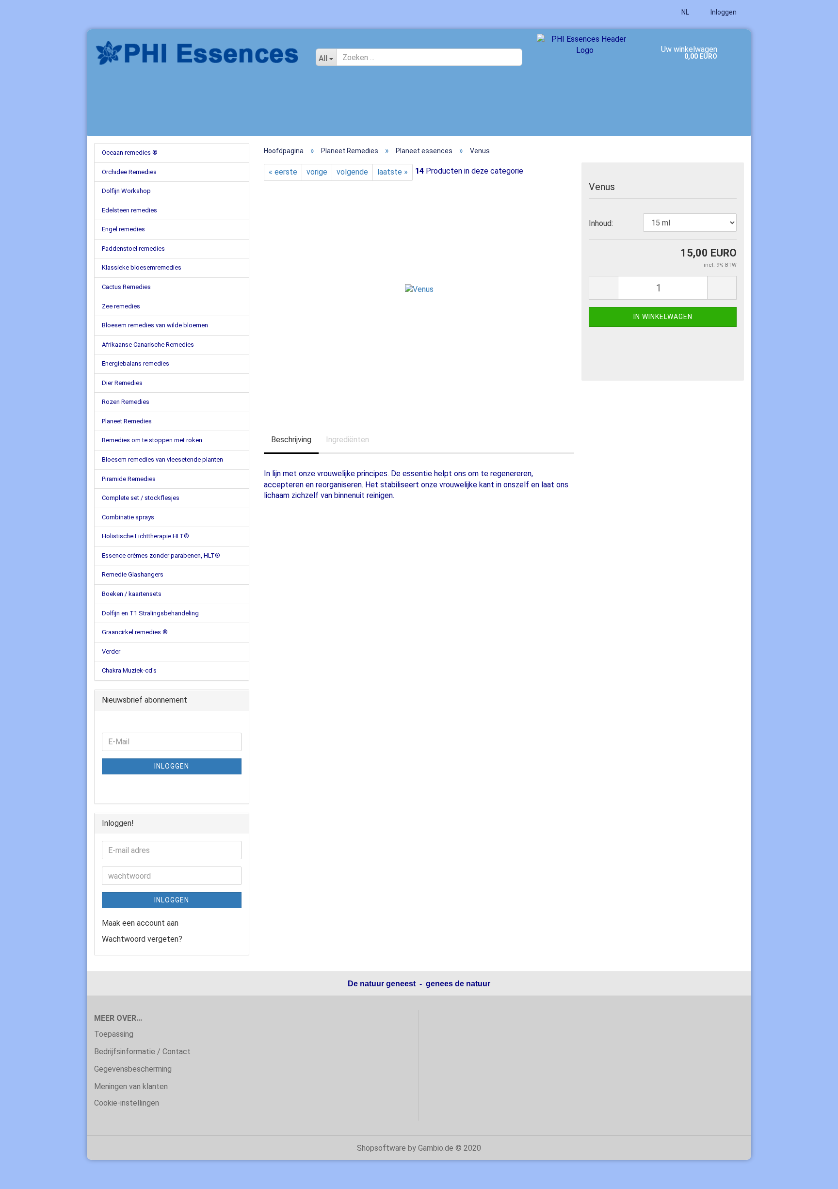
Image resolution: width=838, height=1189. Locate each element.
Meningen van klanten (131, 1086)
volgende (352, 172)
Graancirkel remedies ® (135, 632)
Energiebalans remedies (135, 363)
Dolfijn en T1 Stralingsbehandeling (150, 613)
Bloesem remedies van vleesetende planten (162, 459)
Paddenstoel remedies (133, 248)
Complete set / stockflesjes (140, 497)
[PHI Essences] (197, 53)
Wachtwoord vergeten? (142, 939)
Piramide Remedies (129, 478)
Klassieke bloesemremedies (141, 267)
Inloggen (723, 12)
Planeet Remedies (127, 421)
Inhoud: (601, 223)
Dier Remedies (122, 382)
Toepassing (113, 1034)
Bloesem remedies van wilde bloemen (155, 325)
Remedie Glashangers (132, 574)
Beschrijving (291, 439)
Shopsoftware (381, 1148)
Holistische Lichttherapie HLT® (145, 536)
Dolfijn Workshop (126, 190)
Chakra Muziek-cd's (129, 670)
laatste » (392, 172)
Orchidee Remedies (129, 172)
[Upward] (811, 1174)
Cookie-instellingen (126, 1103)
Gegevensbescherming (133, 1069)
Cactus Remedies (126, 286)
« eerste (283, 172)
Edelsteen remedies (129, 210)
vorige (316, 172)
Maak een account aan (140, 923)
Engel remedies (123, 229)
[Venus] (419, 289)
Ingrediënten (347, 439)
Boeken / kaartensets (131, 593)
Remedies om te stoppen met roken (152, 440)
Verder (111, 651)
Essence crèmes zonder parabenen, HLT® (161, 555)
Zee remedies (121, 306)
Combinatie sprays (128, 517)
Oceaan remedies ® (130, 152)
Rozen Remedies (125, 401)
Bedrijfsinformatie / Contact (142, 1051)
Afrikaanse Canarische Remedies (148, 344)
